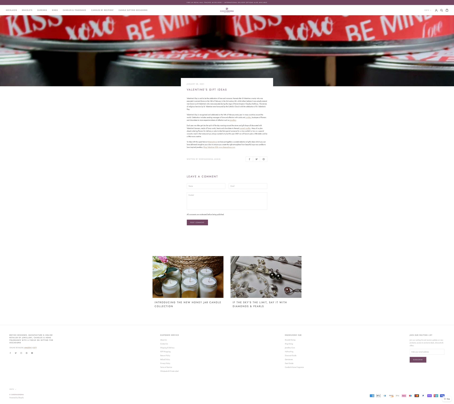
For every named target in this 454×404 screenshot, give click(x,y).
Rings (55, 10)
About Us (163, 340)
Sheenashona (213, 142)
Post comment (197, 222)
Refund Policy (165, 359)
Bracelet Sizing (290, 340)
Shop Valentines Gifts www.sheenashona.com (219, 147)
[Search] (441, 10)
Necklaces (11, 10)
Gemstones (289, 359)
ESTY (35, 347)
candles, (248, 117)
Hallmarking (289, 351)
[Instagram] (21, 352)
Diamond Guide (290, 355)
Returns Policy (165, 355)
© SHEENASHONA (16, 394)
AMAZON (28, 347)
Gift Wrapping (165, 351)
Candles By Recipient (102, 10)
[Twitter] (16, 352)
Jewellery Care (290, 347)
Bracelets (27, 10)
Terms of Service (166, 367)
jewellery (233, 120)
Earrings (42, 10)
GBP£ (426, 10)
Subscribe (418, 360)
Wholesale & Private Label (169, 371)
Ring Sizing (289, 344)
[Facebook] (10, 352)
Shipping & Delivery (167, 347)
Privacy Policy (165, 363)
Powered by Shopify (16, 397)
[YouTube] (32, 352)
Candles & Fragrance (74, 10)
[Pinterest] (26, 352)
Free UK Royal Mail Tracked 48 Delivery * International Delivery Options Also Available (227, 2)
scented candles (245, 128)
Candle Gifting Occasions (133, 10)
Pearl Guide (289, 363)
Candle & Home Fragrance (294, 367)
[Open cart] (447, 10)
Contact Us (164, 344)
